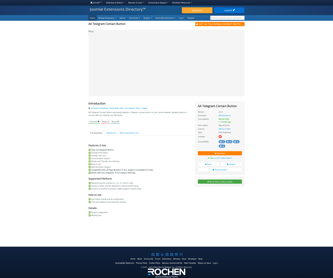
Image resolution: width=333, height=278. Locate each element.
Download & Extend (114, 2)
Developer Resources (181, 2)
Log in (181, 18)
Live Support (129, 108)
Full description (96, 133)
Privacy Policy (141, 263)
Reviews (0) (111, 133)
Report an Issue (204, 263)
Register (191, 18)
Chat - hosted (141, 108)
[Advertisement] (220, 205)
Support (232, 164)
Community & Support (157, 2)
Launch (228, 10)
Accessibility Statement (124, 263)
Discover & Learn (135, 2)
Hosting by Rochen (166, 276)
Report (105, 121)
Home (92, 18)
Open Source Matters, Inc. (164, 267)
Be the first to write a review (220, 181)
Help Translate (190, 263)
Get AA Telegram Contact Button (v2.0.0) (221, 24)
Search (122, 18)
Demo (209, 164)
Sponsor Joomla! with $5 (172, 263)
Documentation (220, 169)
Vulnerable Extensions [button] (164, 18)
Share (114, 121)
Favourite (93, 121)
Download (197, 10)
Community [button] (134, 18)
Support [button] (147, 18)
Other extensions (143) (129, 133)
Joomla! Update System (223, 158)
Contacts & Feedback (99, 108)
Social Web (114, 108)
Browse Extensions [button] (107, 18)
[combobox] (227, 18)
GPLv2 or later (225, 128)
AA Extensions (224, 115)
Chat (121, 108)
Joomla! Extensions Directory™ (118, 9)
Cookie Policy (154, 263)
